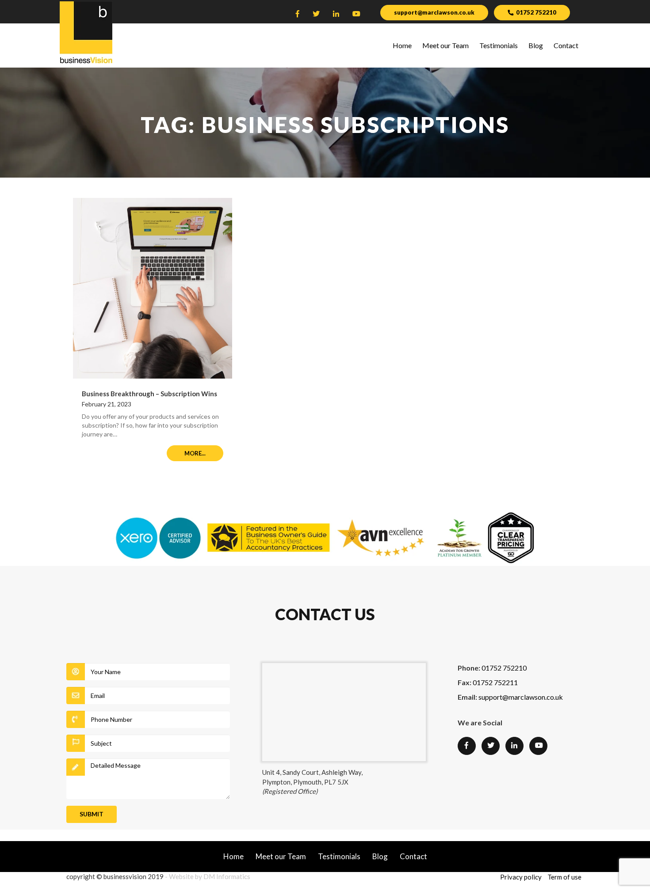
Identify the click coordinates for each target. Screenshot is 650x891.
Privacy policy (521, 877)
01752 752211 (495, 682)
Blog (535, 45)
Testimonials (498, 45)
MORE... (195, 453)
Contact (566, 45)
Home (402, 45)
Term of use (564, 877)
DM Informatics (226, 876)
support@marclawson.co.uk (434, 12)
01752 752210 (536, 12)
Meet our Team (445, 45)
